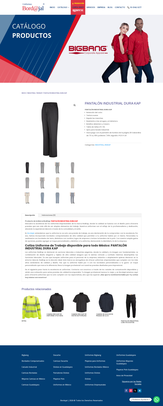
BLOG (110, 7)
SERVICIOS (90, 7)
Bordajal (30, 233)
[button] (75, 105)
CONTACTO (120, 7)
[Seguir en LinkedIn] (139, 390)
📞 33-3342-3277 (134, 7)
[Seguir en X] (135, 390)
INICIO (52, 7)
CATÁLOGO (62, 7)
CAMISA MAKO (78, 7)
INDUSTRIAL (31, 93)
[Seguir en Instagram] (131, 390)
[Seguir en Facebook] (126, 390)
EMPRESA (101, 7)
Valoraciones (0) (49, 215)
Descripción (30, 215)
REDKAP (39, 93)
